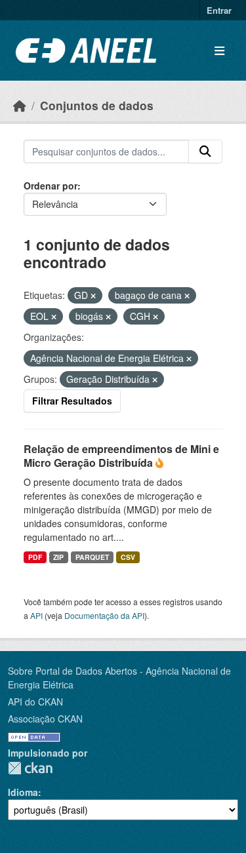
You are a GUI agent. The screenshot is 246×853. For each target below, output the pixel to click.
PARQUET (92, 557)
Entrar (219, 10)
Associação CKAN (45, 718)
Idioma (23, 792)
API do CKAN (35, 701)
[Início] (19, 105)
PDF (35, 557)
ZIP (58, 557)
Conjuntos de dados (97, 105)
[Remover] (93, 295)
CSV (128, 557)
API (36, 615)
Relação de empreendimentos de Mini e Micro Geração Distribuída (121, 455)
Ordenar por (50, 185)
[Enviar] (205, 151)
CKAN (30, 768)
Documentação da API (104, 615)
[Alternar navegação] (219, 50)
